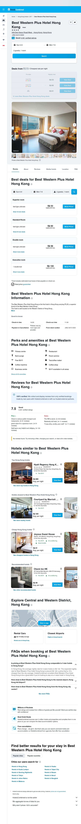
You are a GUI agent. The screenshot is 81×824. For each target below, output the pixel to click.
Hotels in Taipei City (52, 769)
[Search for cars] (3, 25)
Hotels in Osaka (50, 766)
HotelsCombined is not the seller (25, 797)
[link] (26, 485)
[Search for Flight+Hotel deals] (3, 29)
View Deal (57, 480)
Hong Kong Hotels (23, 16)
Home (13, 16)
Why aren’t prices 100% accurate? (25, 805)
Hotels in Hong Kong (19, 766)
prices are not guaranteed (58, 791)
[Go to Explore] (3, 34)
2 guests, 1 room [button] (20, 50)
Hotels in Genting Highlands (22, 772)
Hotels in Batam (50, 772)
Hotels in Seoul (50, 775)
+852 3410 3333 (18, 35)
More (13, 311)
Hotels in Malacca (18, 781)
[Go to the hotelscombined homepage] (16, 9)
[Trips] (3, 40)
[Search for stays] (3, 20)
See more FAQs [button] (44, 694)
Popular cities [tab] (18, 756)
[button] (3, 9)
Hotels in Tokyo (17, 775)
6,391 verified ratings (28, 38)
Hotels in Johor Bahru (20, 778)
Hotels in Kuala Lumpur (20, 769)
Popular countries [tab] (33, 756)
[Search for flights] (3, 16)
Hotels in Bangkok (51, 778)
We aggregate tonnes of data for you (26, 801)
